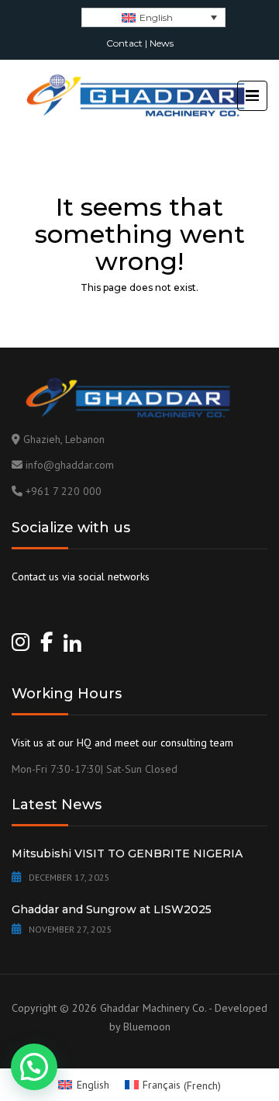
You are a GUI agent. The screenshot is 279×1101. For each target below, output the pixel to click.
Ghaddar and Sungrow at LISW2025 (112, 909)
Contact (124, 43)
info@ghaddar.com (70, 465)
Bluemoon (146, 1026)
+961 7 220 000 (64, 491)
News (162, 43)
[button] (34, 1067)
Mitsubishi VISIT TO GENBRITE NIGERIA (127, 853)
